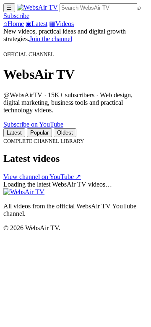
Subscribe (16, 15)
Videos (61, 23)
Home (13, 23)
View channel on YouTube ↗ (42, 176)
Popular (39, 133)
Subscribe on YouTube (33, 124)
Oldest (65, 133)
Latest (36, 23)
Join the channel (50, 38)
